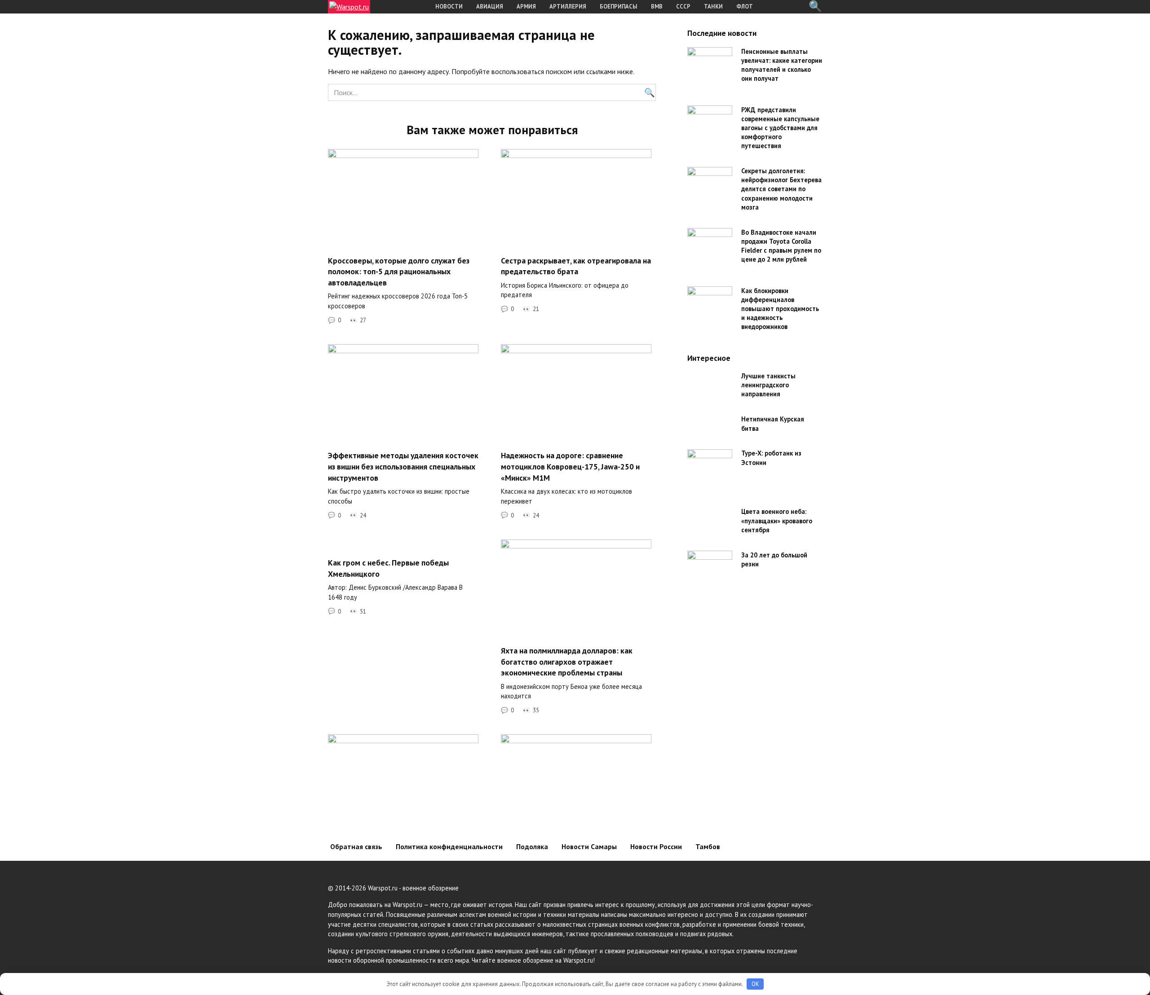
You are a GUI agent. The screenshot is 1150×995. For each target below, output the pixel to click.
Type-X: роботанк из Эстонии (771, 458)
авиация (489, 6)
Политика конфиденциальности (449, 846)
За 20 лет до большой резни (774, 559)
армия (526, 6)
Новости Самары (589, 846)
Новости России (656, 846)
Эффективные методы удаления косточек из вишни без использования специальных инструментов (403, 466)
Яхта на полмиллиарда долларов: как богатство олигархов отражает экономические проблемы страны (566, 661)
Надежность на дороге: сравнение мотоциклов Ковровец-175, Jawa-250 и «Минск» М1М (570, 466)
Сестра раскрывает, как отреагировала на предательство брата (576, 265)
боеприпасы (618, 6)
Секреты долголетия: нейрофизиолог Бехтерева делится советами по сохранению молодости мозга (781, 189)
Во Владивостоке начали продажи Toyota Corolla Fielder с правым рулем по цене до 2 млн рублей (781, 245)
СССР (683, 6)
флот (744, 6)
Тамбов (707, 846)
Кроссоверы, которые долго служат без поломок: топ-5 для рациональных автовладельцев (398, 271)
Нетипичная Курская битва (772, 424)
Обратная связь (356, 846)
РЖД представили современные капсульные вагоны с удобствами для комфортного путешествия (780, 127)
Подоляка (532, 846)
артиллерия (567, 6)
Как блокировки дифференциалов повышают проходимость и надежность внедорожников (780, 308)
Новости (449, 6)
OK (755, 984)
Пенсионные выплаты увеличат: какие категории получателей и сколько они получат (781, 65)
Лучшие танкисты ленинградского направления (768, 385)
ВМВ (657, 6)
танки (713, 6)
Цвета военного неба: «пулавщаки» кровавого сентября (776, 521)
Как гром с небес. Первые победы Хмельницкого (388, 568)
